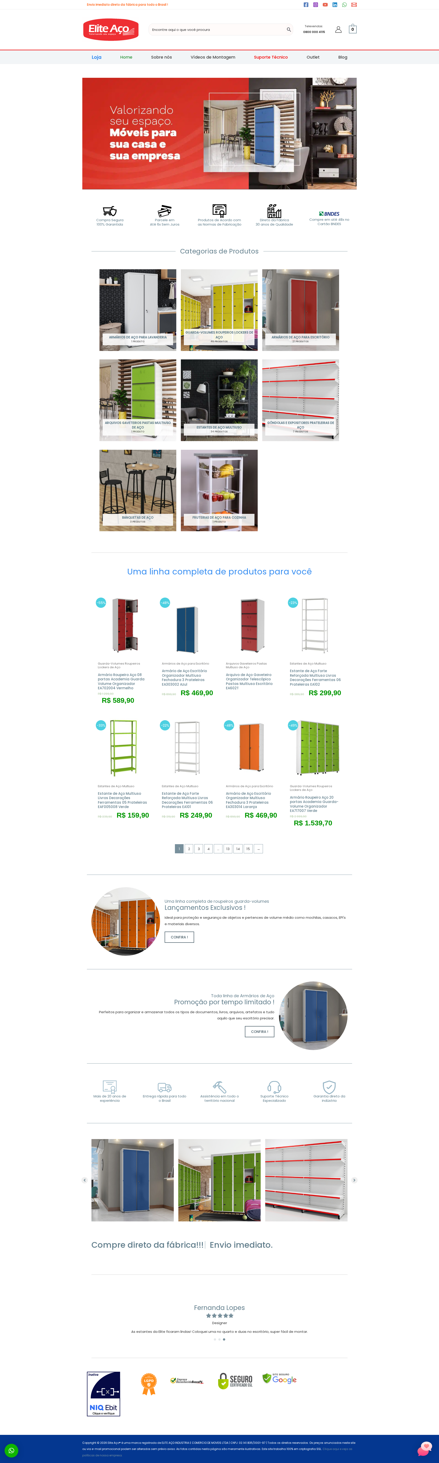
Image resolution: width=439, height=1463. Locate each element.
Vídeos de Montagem (213, 57)
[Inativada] (104, 1394)
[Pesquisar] (289, 29)
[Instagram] (315, 4)
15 (248, 848)
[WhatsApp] (344, 4)
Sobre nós (161, 57)
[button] (179, 937)
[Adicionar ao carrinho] (148, 613)
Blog (342, 57)
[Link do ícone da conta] (338, 29)
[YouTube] (325, 4)
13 (228, 848)
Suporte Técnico (271, 57)
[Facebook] (306, 4)
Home (126, 57)
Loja (97, 57)
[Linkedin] (334, 4)
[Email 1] (354, 4)
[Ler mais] (276, 613)
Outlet (313, 57)
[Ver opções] (340, 613)
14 (238, 848)
